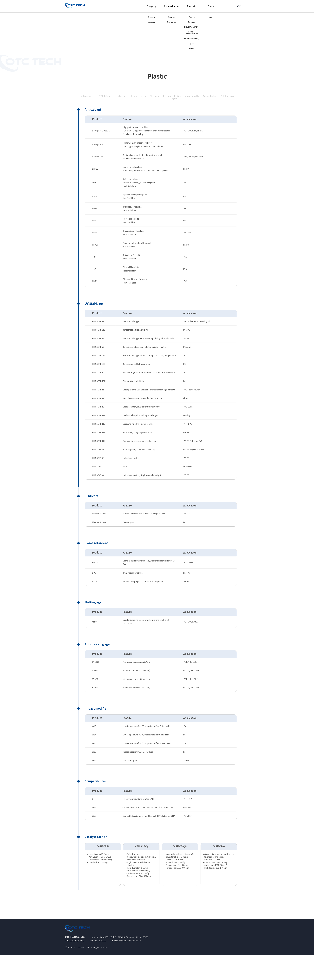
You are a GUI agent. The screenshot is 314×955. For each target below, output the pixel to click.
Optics (191, 43)
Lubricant (121, 96)
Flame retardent (139, 96)
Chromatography (191, 38)
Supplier (171, 16)
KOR (238, 6)
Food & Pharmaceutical (191, 32)
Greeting (151, 16)
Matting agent (157, 96)
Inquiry (212, 16)
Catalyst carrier (228, 96)
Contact (212, 6)
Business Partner (171, 6)
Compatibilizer (210, 96)
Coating (191, 21)
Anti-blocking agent (174, 97)
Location (151, 21)
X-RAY (191, 48)
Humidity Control (191, 26)
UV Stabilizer (104, 96)
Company (151, 6)
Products (191, 6)
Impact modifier (192, 96)
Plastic (192, 16)
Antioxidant (86, 96)
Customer (171, 21)
